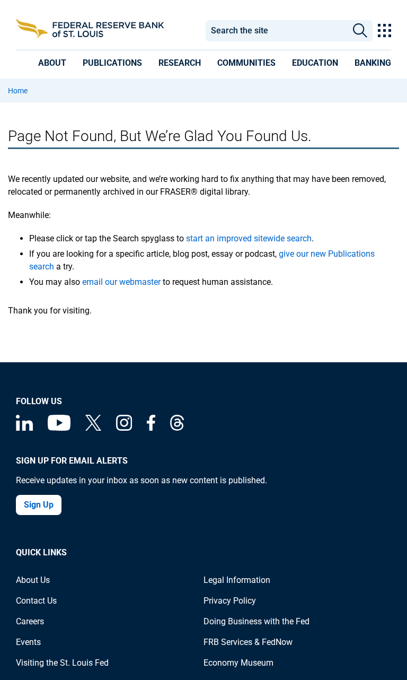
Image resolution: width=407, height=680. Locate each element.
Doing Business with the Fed (256, 621)
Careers (30, 621)
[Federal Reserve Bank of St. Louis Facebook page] (151, 428)
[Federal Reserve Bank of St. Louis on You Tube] (59, 428)
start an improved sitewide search (249, 238)
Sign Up (39, 505)
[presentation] (52, 63)
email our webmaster (121, 282)
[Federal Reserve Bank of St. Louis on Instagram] (124, 428)
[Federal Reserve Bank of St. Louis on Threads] (177, 428)
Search (360, 30)
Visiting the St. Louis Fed (62, 663)
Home (18, 90)
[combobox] (276, 30)
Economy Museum (238, 663)
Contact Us (36, 601)
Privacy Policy (230, 601)
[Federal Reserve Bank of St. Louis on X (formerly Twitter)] (93, 428)
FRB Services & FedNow (248, 642)
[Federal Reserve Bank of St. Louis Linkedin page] (24, 428)
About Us (33, 580)
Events (28, 642)
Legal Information (237, 580)
